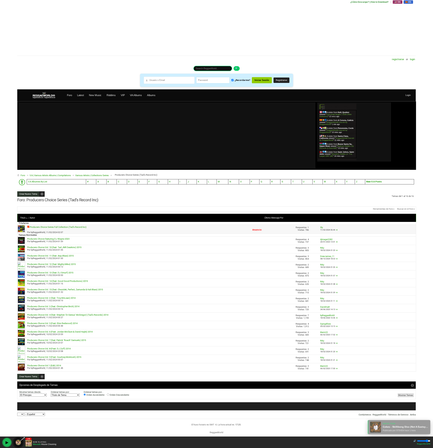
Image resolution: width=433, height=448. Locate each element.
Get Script (327, 159)
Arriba (413, 414)
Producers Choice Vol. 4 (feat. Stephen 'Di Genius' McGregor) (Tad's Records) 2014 (67, 315)
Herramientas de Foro (383, 209)
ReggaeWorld (379, 414)
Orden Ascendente (95, 395)
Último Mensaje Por (273, 217)
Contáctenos (365, 414)
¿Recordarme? (242, 80)
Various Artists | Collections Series (92, 175)
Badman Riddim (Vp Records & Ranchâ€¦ (337, 147)
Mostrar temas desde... (30, 392)
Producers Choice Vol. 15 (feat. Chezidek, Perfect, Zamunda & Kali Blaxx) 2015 (65, 289)
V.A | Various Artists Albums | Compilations (50, 175)
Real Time (336, 159)
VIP (123, 95)
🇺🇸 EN (397, 2)
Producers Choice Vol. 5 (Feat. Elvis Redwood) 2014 (52, 323)
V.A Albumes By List (37, 181)
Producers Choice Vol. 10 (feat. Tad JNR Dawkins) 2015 (54, 247)
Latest (80, 95)
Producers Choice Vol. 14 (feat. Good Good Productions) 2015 (57, 281)
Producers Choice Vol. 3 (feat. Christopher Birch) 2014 (53, 306)
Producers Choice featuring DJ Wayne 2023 (48, 239)
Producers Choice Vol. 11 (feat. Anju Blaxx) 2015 (50, 255)
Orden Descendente (119, 395)
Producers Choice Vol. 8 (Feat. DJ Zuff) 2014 (49, 348)
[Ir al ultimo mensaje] (337, 230)
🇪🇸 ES (408, 2)
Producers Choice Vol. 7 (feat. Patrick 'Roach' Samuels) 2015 (56, 340)
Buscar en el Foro (405, 209)
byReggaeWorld (38, 232)
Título (23, 217)
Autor (32, 217)
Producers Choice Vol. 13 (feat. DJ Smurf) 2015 (50, 272)
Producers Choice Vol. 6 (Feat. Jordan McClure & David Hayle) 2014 (60, 331)
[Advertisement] (118, 28)
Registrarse (398, 59)
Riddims (111, 95)
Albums (151, 95)
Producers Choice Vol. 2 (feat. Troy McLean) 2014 (51, 298)
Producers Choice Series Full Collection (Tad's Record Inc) (58, 227)
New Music (95, 95)
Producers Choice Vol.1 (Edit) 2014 (44, 365)
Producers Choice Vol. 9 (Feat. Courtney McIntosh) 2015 (54, 357)
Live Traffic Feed (337, 106)
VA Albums (136, 95)
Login (412, 59)
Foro (69, 95)
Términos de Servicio (398, 414)
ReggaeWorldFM (423, 444)
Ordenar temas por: (60, 392)
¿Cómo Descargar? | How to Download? (369, 2)
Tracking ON (347, 159)
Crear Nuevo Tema (27, 194)
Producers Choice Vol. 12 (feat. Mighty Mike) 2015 (51, 264)
